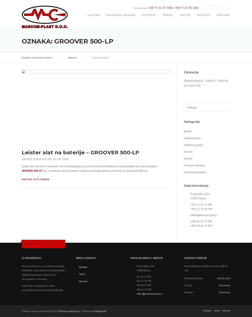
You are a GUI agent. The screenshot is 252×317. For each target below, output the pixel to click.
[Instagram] (216, 7)
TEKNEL (168, 15)
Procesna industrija (194, 165)
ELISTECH (149, 15)
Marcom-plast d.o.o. (69, 311)
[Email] (227, 7)
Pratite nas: (31, 243)
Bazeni (187, 131)
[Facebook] (204, 7)
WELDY (185, 15)
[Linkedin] (210, 7)
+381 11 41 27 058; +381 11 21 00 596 (173, 8)
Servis (82, 274)
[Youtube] (222, 7)
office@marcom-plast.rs (203, 215)
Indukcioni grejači (193, 145)
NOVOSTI (203, 15)
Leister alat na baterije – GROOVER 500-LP (80, 152)
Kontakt (83, 267)
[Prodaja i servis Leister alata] (45, 17)
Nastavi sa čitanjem (35, 179)
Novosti (188, 158)
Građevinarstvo (192, 138)
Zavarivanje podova (195, 172)
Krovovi (188, 151)
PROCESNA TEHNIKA (120, 15)
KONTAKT (223, 15)
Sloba (37, 159)
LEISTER (93, 15)
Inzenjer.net (100, 311)
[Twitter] (43, 243)
